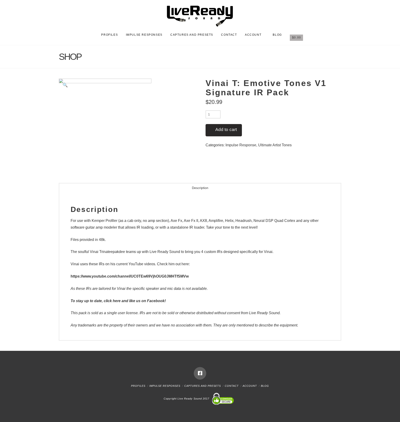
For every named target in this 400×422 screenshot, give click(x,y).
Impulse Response (240, 145)
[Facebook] (200, 373)
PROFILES (138, 385)
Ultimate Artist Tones (275, 145)
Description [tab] (200, 188)
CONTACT (232, 385)
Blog (265, 385)
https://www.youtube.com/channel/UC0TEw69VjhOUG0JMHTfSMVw (130, 276)
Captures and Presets (202, 385)
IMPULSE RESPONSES (164, 385)
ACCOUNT (250, 385)
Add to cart (226, 129)
